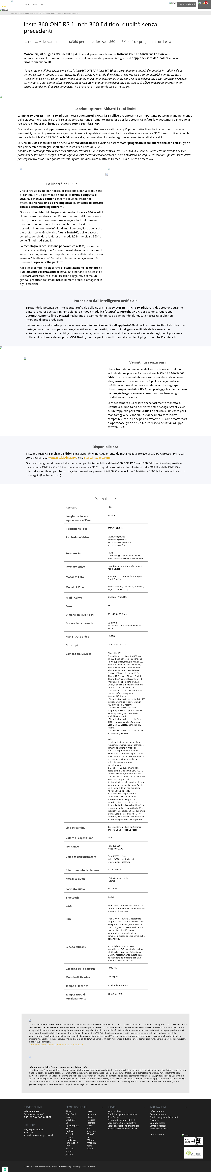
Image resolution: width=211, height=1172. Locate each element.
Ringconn (91, 1131)
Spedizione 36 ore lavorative (122, 1122)
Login (181, 4)
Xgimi (89, 1145)
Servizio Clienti (115, 1111)
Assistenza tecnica (159, 1128)
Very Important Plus (33, 1129)
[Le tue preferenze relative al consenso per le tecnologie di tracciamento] (5, 1169)
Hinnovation (72, 1142)
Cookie (76, 1166)
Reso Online (114, 1117)
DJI (67, 1122)
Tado (89, 1137)
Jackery (69, 1154)
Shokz (90, 1128)
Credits (83, 1166)
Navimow (91, 1114)
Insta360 (70, 1148)
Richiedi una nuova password (38, 1135)
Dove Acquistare (158, 1114)
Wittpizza (91, 1142)
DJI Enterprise (72, 1125)
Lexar (89, 1111)
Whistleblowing (65, 1166)
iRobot (69, 1151)
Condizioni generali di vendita (122, 1114)
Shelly (90, 1125)
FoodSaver (71, 1139)
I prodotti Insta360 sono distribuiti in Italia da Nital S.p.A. (56, 1044)
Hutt (68, 1145)
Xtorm (90, 1148)
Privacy (54, 1166)
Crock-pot (70, 1119)
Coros (68, 1117)
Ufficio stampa (23, 13)
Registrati (190, 4)
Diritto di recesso (158, 1125)
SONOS (90, 1134)
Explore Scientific (70, 1133)
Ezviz (68, 1128)
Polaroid (91, 1122)
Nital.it (13, 13)
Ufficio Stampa (157, 1111)
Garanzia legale (157, 1122)
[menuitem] (204, 3)
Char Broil (71, 1114)
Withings (91, 1139)
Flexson (69, 1137)
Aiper (68, 1111)
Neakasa (91, 1119)
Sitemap (91, 1166)
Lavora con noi (157, 1134)
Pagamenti (155, 1120)
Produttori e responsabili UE (121, 1120)
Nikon (90, 1117)
